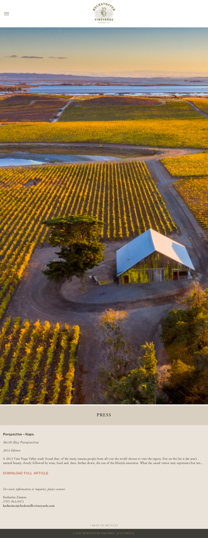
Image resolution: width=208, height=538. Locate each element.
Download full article (26, 473)
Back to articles (105, 525)
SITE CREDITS (125, 533)
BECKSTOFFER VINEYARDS (98, 533)
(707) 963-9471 (13, 501)
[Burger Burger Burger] (6, 13)
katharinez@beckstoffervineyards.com (29, 506)
